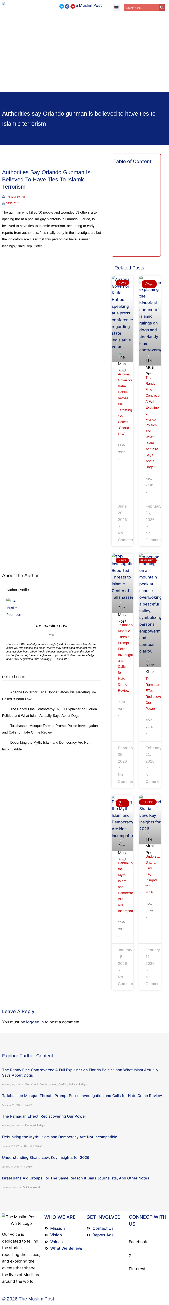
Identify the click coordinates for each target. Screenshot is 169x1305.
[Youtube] (72, 6)
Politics (72, 1084)
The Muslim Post (51, 625)
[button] (116, 7)
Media (43, 1084)
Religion (83, 1084)
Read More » (121, 452)
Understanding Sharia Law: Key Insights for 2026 (45, 1157)
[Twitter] (61, 6)
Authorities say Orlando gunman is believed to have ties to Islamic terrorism (46, 179)
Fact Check (32, 1084)
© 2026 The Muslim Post (28, 1298)
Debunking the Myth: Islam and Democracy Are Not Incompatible (59, 1137)
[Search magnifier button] (162, 7)
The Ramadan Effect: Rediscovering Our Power (44, 1116)
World (36, 1187)
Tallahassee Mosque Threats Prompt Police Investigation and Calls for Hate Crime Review (82, 1095)
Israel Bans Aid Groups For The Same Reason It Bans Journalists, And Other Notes (75, 1178)
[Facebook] (67, 6)
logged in (35, 1021)
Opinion (27, 1187)
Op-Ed (62, 1084)
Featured (30, 1125)
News (53, 1084)
